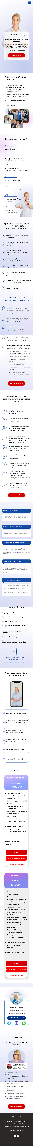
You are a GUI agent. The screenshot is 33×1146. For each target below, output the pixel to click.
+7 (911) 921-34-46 (16, 1123)
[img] (24, 1023)
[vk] (15, 1136)
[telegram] (18, 1136)
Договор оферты (16, 1130)
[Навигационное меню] (29, 2)
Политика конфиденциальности (16, 1126)
